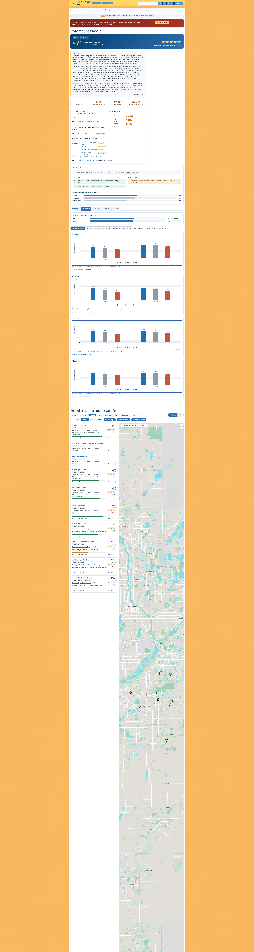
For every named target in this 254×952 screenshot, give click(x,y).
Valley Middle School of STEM (114, 89)
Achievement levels (92, 228)
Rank (91, 420)
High (99, 415)
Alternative (107, 415)
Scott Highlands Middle (80, 470)
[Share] (164, 3)
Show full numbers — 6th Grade (81, 270)
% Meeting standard (78, 228)
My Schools (109, 419)
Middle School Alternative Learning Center (87, 443)
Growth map (127, 228)
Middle (93, 415)
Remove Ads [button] (179, 3)
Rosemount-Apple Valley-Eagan (88, 121)
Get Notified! (163, 22)
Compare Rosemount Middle (84, 160)
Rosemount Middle (79, 425)
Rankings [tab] (75, 209)
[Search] (160, 3)
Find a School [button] (96, 3)
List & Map (173, 415)
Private (116, 415)
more (114, 127)
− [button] (181, 428)
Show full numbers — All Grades (81, 397)
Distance (84, 420)
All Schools (125, 415)
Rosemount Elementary (89, 150)
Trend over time (105, 228)
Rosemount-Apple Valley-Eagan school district (121, 58)
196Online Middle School (81, 456)
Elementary (83, 415)
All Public (74, 415)
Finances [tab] (116, 209)
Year (135, 228)
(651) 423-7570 (79, 117)
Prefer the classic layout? (144, 16)
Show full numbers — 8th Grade (81, 354)
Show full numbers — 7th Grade (81, 312)
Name (77, 420)
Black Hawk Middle (79, 524)
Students (98, 420)
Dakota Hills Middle (136, 85)
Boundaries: (123, 419)
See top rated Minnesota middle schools (89, 156)
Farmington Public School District (82, 565)
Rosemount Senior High (86, 134)
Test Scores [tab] (86, 209)
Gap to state (116, 228)
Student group (152, 228)
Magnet (135, 415)
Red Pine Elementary (89, 147)
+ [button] (181, 425)
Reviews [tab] (96, 209)
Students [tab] (106, 209)
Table (180, 415)
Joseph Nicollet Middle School (83, 578)
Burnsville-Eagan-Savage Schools (81, 583)
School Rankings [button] (107, 3)
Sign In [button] (170, 3)
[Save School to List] (115, 438)
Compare (110, 437)
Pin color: (139, 419)
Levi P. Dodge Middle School (82, 560)
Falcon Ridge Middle (82, 87)
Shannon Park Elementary (86, 153)
